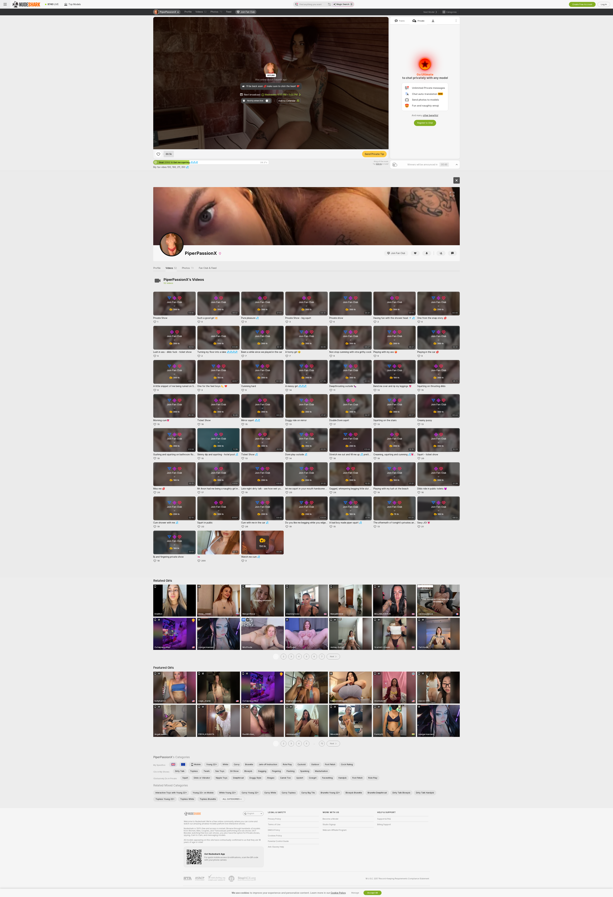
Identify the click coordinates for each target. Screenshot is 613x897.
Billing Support (384, 824)
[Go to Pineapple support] (231, 879)
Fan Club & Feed (207, 268)
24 (334, 492)
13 (378, 390)
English (250, 813)
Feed (228, 11)
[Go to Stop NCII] (247, 879)
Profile (188, 11)
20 (422, 458)
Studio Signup (329, 824)
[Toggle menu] (5, 4)
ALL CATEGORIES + (232, 799)
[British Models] (173, 764)
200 (203, 561)
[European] (183, 764)
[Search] (329, 4)
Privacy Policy (274, 819)
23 (290, 492)
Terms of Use (274, 824)
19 (158, 458)
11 (334, 390)
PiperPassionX (162, 757)
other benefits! (430, 115)
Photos (216, 11)
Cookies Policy (275, 836)
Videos (201, 11)
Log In (604, 4)
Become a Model (330, 819)
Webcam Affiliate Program (335, 830)
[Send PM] (452, 253)
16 (202, 424)
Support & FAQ (384, 819)
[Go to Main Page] (26, 4)
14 (290, 390)
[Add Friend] (440, 253)
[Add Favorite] (158, 154)
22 (202, 526)
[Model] (456, 180)
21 (422, 526)
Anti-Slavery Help (276, 847)
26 (246, 526)
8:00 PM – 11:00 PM (281, 94)
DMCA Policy (274, 830)
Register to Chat (425, 123)
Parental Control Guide (278, 841)
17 (334, 424)
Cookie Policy (338, 893)
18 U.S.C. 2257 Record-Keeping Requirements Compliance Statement (397, 879)
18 (334, 458)
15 (422, 390)
